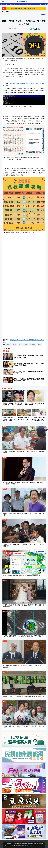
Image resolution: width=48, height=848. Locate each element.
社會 (44, 4)
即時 (7, 4)
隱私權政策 (29, 845)
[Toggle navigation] (3, 1)
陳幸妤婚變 (13, 4)
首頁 (2, 4)
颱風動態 (21, 4)
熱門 (36, 4)
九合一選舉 (29, 4)
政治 (40, 4)
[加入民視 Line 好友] (24, 565)
